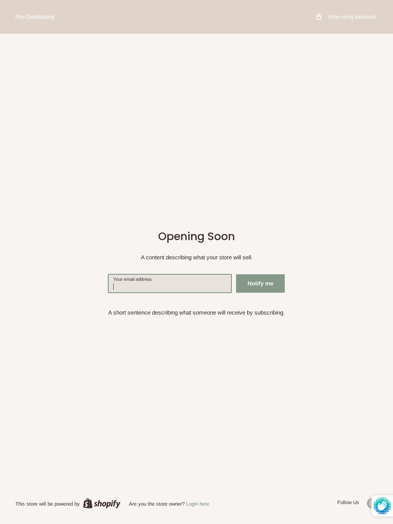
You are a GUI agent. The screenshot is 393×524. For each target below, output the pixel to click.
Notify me (260, 283)
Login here (197, 504)
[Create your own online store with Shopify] (102, 503)
